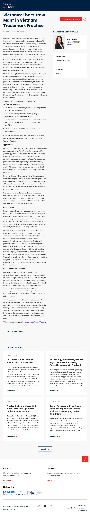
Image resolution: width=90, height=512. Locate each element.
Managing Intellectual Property (35, 322)
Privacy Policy (81, 505)
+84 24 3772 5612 (73, 42)
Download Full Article (14, 331)
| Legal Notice (82, 510)
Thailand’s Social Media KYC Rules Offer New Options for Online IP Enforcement (21, 409)
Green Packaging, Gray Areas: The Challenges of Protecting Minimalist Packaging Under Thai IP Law (65, 410)
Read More (11, 390)
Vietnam (59, 73)
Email (69, 44)
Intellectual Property (64, 60)
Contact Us (7, 480)
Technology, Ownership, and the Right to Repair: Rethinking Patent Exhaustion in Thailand (66, 362)
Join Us (50, 480)
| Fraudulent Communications (76, 508)
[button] (80, 5)
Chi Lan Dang (73, 39)
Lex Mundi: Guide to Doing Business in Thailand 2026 (20, 361)
